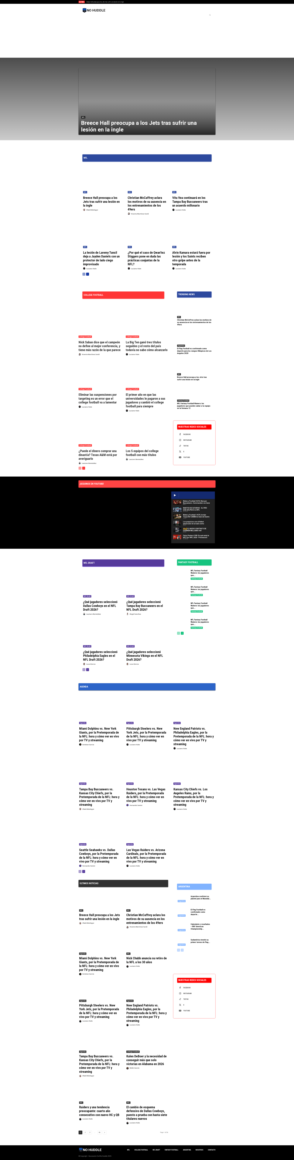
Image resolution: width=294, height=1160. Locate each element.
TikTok (185, 446)
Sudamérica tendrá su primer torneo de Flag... (200, 941)
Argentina (181, 346)
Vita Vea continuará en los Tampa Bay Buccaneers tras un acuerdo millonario (190, 201)
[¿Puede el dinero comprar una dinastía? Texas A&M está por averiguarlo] (100, 431)
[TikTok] (180, 446)
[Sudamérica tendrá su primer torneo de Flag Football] (183, 941)
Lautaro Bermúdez (89, 463)
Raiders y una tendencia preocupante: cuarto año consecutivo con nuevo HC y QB (99, 1111)
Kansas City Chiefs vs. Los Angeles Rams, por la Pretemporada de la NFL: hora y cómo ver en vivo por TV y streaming (193, 797)
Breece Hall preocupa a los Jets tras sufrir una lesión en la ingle (105, 2)
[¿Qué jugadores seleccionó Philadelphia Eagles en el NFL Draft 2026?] (101, 634)
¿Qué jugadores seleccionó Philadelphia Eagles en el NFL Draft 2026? (100, 655)
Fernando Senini (136, 805)
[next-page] (87, 274)
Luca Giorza (90, 664)
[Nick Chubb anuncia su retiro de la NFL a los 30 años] (147, 944)
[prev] (151, 1)
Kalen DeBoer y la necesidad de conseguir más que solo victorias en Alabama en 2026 (146, 1060)
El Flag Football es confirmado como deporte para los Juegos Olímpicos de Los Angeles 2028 (194, 350)
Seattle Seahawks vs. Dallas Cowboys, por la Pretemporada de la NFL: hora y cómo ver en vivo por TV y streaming (98, 855)
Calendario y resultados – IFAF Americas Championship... (200, 926)
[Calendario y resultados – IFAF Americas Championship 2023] (183, 927)
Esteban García (88, 745)
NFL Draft (87, 596)
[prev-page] (83, 274)
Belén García (134, 1068)
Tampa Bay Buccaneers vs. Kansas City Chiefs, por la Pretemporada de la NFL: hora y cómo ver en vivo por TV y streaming (99, 797)
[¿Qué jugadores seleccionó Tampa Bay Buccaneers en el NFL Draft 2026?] (145, 584)
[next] (154, 1)
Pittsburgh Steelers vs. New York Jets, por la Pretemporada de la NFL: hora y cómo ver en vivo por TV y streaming (146, 734)
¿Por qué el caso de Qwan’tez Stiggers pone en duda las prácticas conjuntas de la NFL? (146, 258)
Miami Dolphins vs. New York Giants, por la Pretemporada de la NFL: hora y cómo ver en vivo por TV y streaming (99, 734)
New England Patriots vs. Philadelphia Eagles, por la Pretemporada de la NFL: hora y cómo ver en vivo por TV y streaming (193, 736)
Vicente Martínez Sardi (140, 214)
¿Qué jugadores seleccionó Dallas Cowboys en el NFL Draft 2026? (100, 605)
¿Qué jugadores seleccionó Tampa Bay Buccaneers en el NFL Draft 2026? (144, 605)
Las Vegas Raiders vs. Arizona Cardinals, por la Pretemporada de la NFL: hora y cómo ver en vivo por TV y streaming (146, 855)
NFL (83, 117)
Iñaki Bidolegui (92, 210)
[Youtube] (180, 457)
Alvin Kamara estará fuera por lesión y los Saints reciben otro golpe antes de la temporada (191, 258)
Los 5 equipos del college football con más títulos (142, 453)
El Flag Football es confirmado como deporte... (198, 912)
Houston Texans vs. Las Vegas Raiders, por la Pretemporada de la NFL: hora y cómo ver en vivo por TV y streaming (145, 795)
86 (99, 1132)
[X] (180, 451)
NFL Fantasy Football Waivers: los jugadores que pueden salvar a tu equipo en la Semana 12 (193, 405)
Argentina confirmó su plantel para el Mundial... (201, 897)
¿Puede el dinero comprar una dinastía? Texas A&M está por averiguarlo (98, 455)
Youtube (186, 457)
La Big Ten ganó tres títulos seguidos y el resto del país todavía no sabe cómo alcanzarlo (147, 346)
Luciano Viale (181, 210)
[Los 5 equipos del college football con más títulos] (147, 431)
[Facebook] (180, 434)
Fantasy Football (183, 400)
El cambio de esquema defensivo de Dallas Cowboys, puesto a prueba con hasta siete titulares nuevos (146, 1113)
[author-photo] (84, 210)
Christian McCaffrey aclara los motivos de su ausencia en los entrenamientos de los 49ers (147, 203)
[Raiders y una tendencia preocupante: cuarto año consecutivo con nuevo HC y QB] (99, 1093)
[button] (210, 15)
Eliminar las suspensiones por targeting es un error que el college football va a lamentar (98, 398)
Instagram (187, 440)
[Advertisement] (147, 34)
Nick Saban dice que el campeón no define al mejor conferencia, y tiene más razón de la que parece (100, 346)
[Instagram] (180, 440)
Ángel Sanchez (135, 614)
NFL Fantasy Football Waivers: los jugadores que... (200, 572)
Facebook (187, 434)
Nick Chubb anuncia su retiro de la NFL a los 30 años (146, 960)
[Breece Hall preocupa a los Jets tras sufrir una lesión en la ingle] (147, 101)
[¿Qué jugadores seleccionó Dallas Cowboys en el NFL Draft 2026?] (101, 584)
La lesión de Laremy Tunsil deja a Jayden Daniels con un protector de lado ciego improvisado (101, 258)
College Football (85, 337)
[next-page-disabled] (182, 950)
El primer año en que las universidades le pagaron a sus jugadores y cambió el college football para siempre (145, 400)
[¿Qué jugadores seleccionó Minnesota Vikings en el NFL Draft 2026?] (145, 634)
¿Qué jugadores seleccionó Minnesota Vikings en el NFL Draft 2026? (144, 655)
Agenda (83, 723)
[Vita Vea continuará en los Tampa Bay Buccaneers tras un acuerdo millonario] (191, 179)
